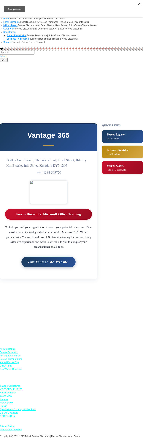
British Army (6, 365)
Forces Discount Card (11, 359)
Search (3, 56)
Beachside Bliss (8, 392)
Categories (9, 28)
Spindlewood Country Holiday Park (18, 409)
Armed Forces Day (9, 362)
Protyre (3, 406)
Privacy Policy (7, 426)
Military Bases (10, 25)
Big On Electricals (9, 412)
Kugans (4, 399)
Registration (9, 32)
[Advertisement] (71, 88)
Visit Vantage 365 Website (47, 261)
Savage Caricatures (10, 386)
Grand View (6, 396)
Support (7, 42)
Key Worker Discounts (11, 369)
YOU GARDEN (7, 416)
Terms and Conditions (11, 429)
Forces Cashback (9, 352)
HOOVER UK (6, 402)
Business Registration (18, 39)
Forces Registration (16, 35)
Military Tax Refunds (10, 355)
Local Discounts (11, 22)
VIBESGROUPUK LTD (11, 389)
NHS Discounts (7, 349)
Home (6, 18)
